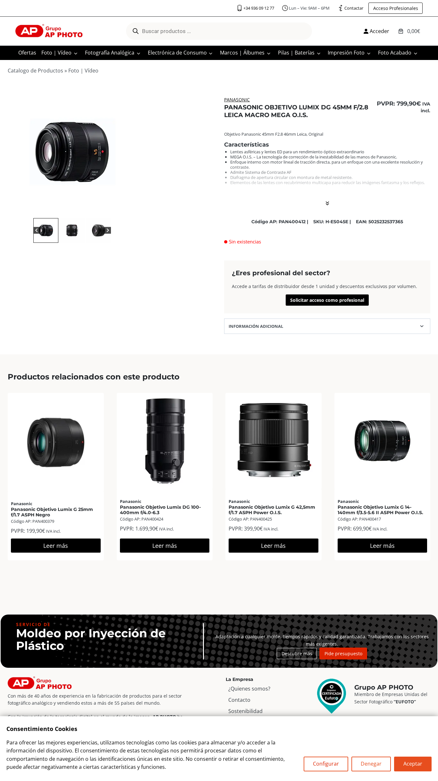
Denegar (371, 763)
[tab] (67, 209)
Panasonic (237, 100)
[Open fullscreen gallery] (130, 210)
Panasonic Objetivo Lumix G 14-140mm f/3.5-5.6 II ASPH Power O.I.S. (380, 509)
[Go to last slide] (36, 230)
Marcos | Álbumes (242, 52)
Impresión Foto (346, 52)
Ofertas (27, 52)
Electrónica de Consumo (177, 52)
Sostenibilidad (245, 711)
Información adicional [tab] (256, 326)
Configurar (326, 763)
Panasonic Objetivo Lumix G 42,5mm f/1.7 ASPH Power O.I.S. (272, 509)
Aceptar (412, 763)
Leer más (55, 545)
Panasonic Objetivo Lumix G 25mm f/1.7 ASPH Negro (52, 512)
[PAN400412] (72, 152)
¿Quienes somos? (249, 688)
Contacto (239, 699)
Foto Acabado (394, 52)
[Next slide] (107, 230)
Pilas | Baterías (296, 52)
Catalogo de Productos (35, 70)
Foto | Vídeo (56, 52)
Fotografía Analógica (109, 52)
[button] (45, 230)
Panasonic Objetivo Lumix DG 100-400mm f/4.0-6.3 (160, 509)
